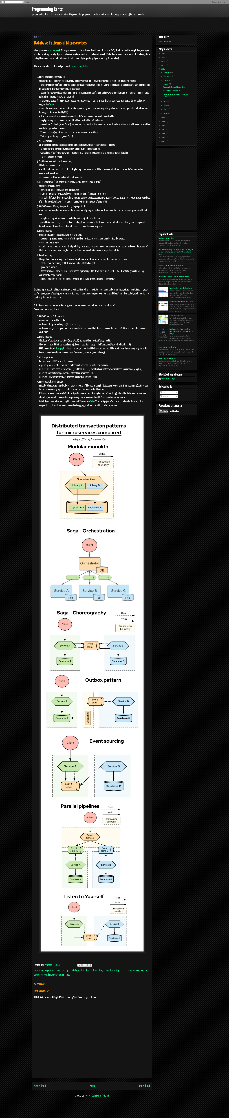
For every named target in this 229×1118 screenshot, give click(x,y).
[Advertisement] (80, 24)
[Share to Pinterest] (90, 965)
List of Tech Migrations (176, 315)
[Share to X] (84, 965)
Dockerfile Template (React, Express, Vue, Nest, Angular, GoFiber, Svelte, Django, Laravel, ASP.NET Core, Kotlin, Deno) (175, 252)
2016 (163, 133)
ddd (83, 970)
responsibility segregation (53, 974)
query (37, 974)
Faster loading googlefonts (167, 347)
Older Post (144, 1086)
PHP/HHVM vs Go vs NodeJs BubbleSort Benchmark (173, 277)
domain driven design (95, 970)
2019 (163, 122)
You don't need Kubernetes (171, 91)
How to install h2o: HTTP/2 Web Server (181, 302)
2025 (163, 53)
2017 (163, 129)
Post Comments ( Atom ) (98, 1095)
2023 (163, 61)
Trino (51, 104)
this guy (59, 348)
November (167, 76)
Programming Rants (47, 9)
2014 (163, 141)
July (165, 101)
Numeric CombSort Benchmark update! (170, 265)
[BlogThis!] (81, 965)
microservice (53, 50)
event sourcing (113, 970)
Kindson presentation (79, 66)
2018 (163, 126)
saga (68, 974)
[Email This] (78, 965)
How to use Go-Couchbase (166, 238)
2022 (163, 65)
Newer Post (40, 1086)
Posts (163, 392)
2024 (163, 57)
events (123, 970)
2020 (163, 118)
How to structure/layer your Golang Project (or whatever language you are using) (181, 331)
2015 (163, 137)
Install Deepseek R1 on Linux (167, 359)
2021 (163, 69)
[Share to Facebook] (87, 965)
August (166, 84)
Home (93, 1086)
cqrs (68, 970)
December (167, 72)
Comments (165, 396)
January (166, 113)
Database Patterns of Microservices (174, 87)
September (167, 80)
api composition (48, 970)
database (75, 970)
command (60, 970)
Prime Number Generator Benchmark (181, 288)
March (166, 109)
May (165, 105)
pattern (144, 970)
